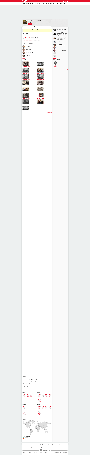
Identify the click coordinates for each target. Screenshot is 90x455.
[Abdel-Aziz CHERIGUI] (24, 22)
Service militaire (55, 3)
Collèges (36, 3)
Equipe (30, 447)
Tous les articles (43, 447)
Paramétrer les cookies (60, 447)
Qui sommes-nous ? (26, 447)
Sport (41, 1)
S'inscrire (23, 3)
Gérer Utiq (65, 447)
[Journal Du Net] (35, 452)
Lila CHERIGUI (59, 49)
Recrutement (49, 447)
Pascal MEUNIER (28, 45)
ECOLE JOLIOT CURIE (26, 37)
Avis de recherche (63, 3)
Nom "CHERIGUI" (59, 53)
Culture (45, 1)
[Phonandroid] (64, 452)
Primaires (40, 3)
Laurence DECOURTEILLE (30, 51)
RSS (46, 447)
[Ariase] (56, 452)
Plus (60, 1)
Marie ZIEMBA (55, 66)
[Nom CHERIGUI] (54, 53)
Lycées (33, 3)
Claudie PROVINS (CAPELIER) (30, 54)
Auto (56, 1)
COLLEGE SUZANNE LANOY (27, 40)
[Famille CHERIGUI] (54, 56)
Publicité (37, 447)
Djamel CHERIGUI (59, 44)
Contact (40, 447)
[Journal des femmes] (25, 452)
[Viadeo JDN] (51, 452)
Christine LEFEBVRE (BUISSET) (31, 48)
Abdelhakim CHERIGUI (60, 32)
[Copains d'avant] (46, 452)
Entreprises (50, 3)
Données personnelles (54, 447)
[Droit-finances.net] (40, 452)
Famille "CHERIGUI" (60, 55)
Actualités (35, 1)
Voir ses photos (49, 112)
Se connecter (28, 3)
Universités (45, 3)
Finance (51, 1)
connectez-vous (45, 29)
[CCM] (30, 452)
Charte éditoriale (34, 447)
